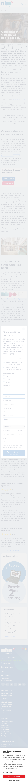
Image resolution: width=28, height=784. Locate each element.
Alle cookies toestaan (14, 776)
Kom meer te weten (8, 772)
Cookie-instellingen (14, 780)
